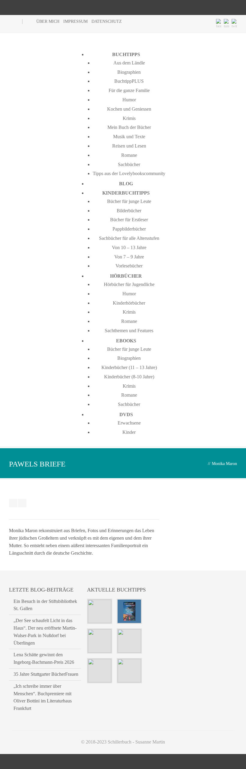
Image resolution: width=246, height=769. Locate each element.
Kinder (129, 432)
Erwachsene (129, 422)
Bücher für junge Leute (129, 201)
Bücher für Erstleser (129, 219)
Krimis (129, 118)
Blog (126, 183)
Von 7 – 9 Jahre (129, 256)
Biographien (129, 72)
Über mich (47, 21)
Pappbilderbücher (129, 228)
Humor (129, 99)
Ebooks (126, 340)
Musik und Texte (129, 136)
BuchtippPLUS (129, 81)
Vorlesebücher (129, 265)
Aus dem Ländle (129, 62)
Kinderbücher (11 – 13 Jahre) (129, 367)
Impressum (75, 21)
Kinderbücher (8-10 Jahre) (129, 376)
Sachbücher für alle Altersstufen (129, 238)
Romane (129, 155)
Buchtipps (126, 54)
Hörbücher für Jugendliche (129, 284)
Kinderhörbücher (129, 303)
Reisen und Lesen (129, 145)
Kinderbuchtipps (126, 192)
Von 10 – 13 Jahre (129, 247)
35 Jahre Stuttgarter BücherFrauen (46, 674)
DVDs (126, 414)
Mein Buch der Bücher (129, 127)
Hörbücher (126, 276)
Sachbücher (129, 164)
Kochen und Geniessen (129, 109)
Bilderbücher (129, 210)
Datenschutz (107, 21)
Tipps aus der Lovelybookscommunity (129, 173)
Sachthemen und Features (129, 330)
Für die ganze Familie (129, 90)
